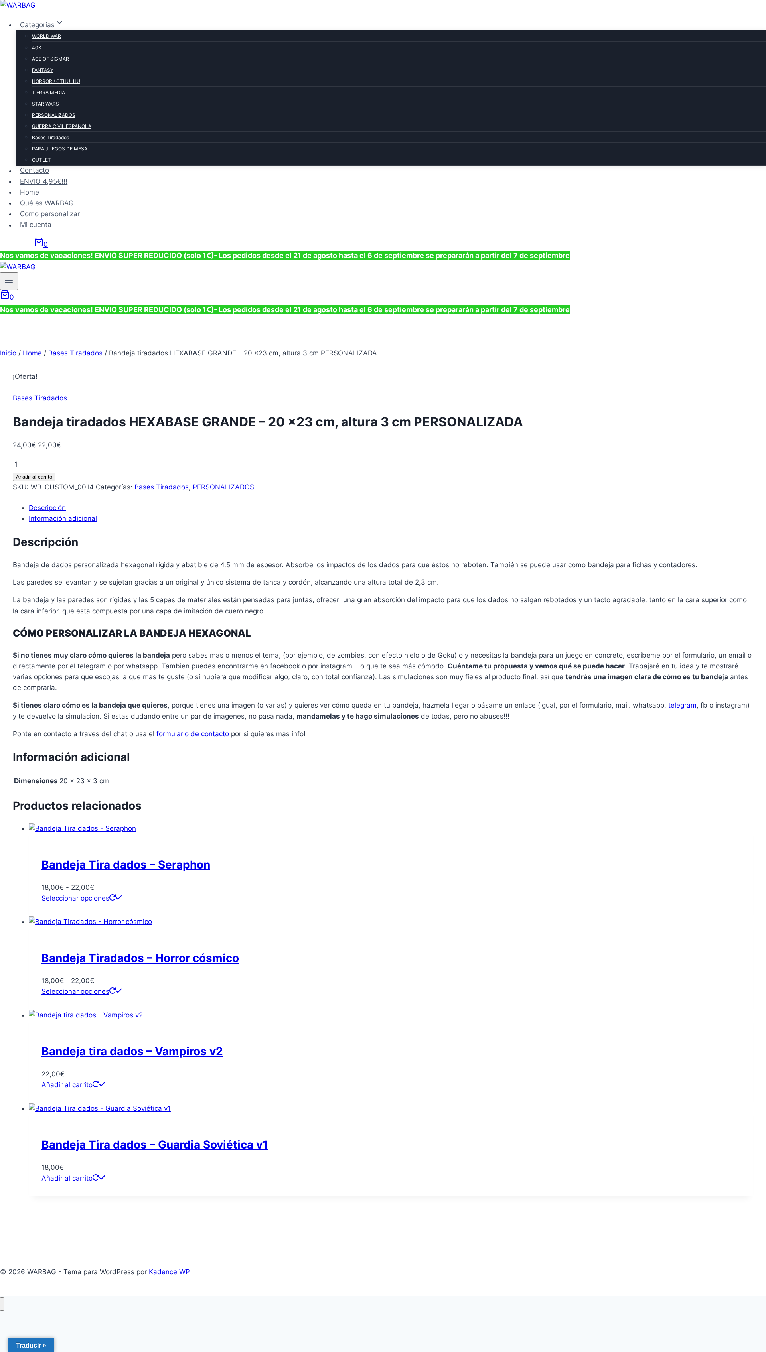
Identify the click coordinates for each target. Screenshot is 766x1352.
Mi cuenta (35, 225)
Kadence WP (169, 1272)
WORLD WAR (46, 36)
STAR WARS (45, 104)
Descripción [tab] (47, 508)
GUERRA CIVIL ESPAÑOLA (61, 126)
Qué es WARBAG (47, 203)
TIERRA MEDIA (48, 92)
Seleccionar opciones (75, 898)
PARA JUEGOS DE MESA (59, 149)
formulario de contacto (192, 734)
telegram (682, 705)
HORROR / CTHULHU (56, 81)
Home (29, 192)
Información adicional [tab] (63, 518)
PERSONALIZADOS (53, 115)
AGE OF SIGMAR (50, 59)
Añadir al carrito (34, 477)
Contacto (34, 171)
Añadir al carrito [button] (67, 1085)
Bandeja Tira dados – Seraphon (125, 864)
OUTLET (41, 160)
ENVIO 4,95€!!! (43, 181)
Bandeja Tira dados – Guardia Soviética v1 (154, 1144)
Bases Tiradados (50, 137)
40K (36, 48)
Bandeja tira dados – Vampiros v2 (132, 1051)
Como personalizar (50, 214)
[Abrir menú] (9, 281)
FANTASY (42, 70)
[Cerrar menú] (2, 1304)
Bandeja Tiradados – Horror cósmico (140, 958)
